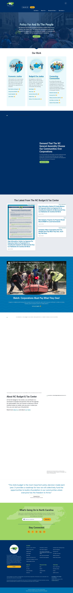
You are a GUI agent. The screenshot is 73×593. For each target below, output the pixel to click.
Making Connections (56, 555)
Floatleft (45, 590)
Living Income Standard (12, 91)
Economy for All (53, 95)
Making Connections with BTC (55, 97)
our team (27, 410)
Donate (32, 7)
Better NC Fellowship (56, 549)
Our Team (27, 568)
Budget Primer (31, 96)
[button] (66, 3)
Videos (41, 572)
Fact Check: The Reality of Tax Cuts (32, 559)
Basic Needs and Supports (13, 89)
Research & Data (51, 10)
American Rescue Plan (33, 94)
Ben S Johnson (35, 590)
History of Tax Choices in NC (34, 99)
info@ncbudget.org (55, 580)
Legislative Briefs (42, 570)
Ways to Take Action (56, 566)
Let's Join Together (35, 306)
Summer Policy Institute (54, 102)
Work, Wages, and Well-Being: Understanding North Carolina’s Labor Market (46, 552)
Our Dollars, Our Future (54, 100)
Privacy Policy (42, 589)
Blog (40, 566)
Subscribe (24, 7)
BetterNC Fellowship (53, 92)
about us (15, 410)
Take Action (61, 10)
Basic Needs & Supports (43, 549)
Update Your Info (56, 572)
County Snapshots (11, 94)
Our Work (36, 10)
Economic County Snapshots (44, 557)
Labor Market (11, 96)
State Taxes (31, 91)
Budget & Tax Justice (31, 547)
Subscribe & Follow (56, 568)
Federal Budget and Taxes (30, 561)
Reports (41, 568)
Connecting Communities (58, 547)
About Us (43, 10)
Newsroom (28, 572)
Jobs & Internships (29, 570)
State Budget (31, 89)
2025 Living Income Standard (44, 555)
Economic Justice (43, 547)
